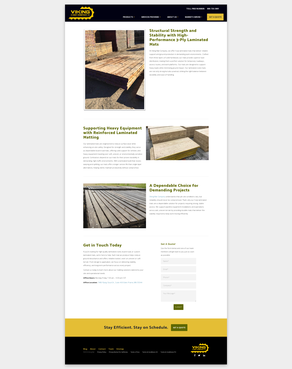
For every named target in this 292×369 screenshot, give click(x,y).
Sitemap (120, 349)
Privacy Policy (101, 352)
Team (111, 349)
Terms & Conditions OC (150, 352)
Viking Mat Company (157, 196)
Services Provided (150, 17)
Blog (85, 349)
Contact (102, 349)
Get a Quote (215, 17)
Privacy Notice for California (118, 352)
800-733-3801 (213, 8)
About (93, 349)
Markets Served (193, 17)
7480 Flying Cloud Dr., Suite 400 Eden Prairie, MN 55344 (120, 282)
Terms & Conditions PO (168, 352)
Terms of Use (134, 352)
